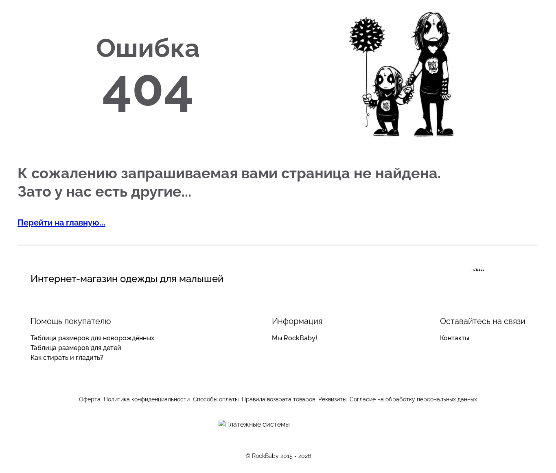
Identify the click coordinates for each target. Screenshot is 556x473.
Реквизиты (332, 399)
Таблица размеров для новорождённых (92, 338)
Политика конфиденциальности (147, 399)
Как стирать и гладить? (67, 357)
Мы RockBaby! (294, 338)
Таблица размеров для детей (76, 348)
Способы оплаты (216, 399)
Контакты (454, 338)
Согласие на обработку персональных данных (413, 399)
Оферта (90, 399)
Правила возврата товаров (278, 399)
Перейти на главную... (61, 223)
